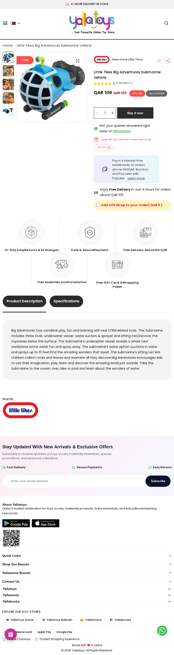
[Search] (166, 23)
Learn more (136, 178)
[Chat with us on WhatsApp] (162, 631)
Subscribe (158, 481)
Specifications (66, 301)
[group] (52, 87)
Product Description (25, 301)
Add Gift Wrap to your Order (131, 205)
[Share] (167, 60)
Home (7, 45)
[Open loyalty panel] (11, 634)
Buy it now (135, 113)
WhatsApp (122, 131)
